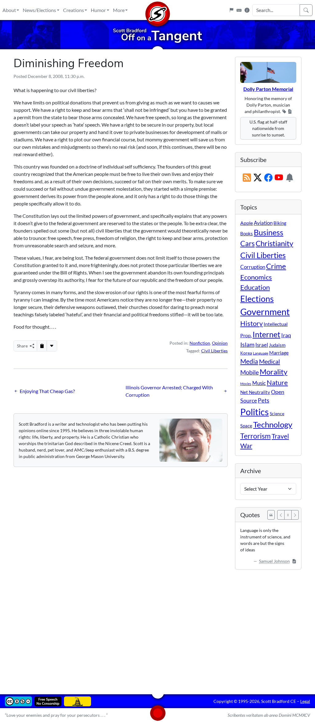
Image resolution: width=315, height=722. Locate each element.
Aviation (263, 223)
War (246, 445)
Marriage (279, 352)
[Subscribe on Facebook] (268, 178)
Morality (273, 371)
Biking (279, 223)
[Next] (295, 515)
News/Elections (39, 10)
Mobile (249, 372)
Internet (266, 334)
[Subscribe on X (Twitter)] (257, 178)
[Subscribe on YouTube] (279, 178)
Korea (246, 352)
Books (246, 233)
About (9, 10)
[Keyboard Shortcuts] (239, 10)
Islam (247, 344)
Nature (277, 382)
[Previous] (281, 515)
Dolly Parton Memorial (268, 89)
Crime (276, 266)
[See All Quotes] (271, 515)
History (251, 323)
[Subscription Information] (289, 178)
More (119, 10)
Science (277, 413)
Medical (269, 361)
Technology (272, 424)
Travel (280, 436)
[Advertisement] (157, 627)
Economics (256, 277)
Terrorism (255, 436)
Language (260, 353)
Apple (246, 223)
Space (246, 425)
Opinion (220, 343)
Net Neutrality (255, 392)
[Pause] (288, 515)
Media (249, 361)
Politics (254, 411)
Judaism (277, 345)
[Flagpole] (231, 10)
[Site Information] (247, 10)
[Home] (157, 10)
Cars (247, 243)
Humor (98, 10)
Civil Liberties (214, 350)
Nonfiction (199, 343)
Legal (305, 701)
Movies (245, 384)
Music (259, 383)
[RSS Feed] (247, 178)
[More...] (51, 346)
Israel (261, 345)
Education (255, 287)
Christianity (274, 243)
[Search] (306, 10)
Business (268, 232)
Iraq (286, 335)
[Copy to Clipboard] (42, 346)
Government (265, 311)
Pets (263, 400)
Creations (73, 10)
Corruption (252, 267)
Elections (257, 299)
